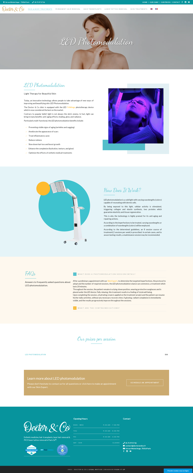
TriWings (71, 107)
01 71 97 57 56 (40, 2)
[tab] (119, 274)
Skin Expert (112, 281)
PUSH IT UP (119, 469)
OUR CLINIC (154, 2)
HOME (144, 2)
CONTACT (176, 2)
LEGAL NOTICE (95, 469)
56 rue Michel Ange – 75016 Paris (17, 2)
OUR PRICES (165, 2)
